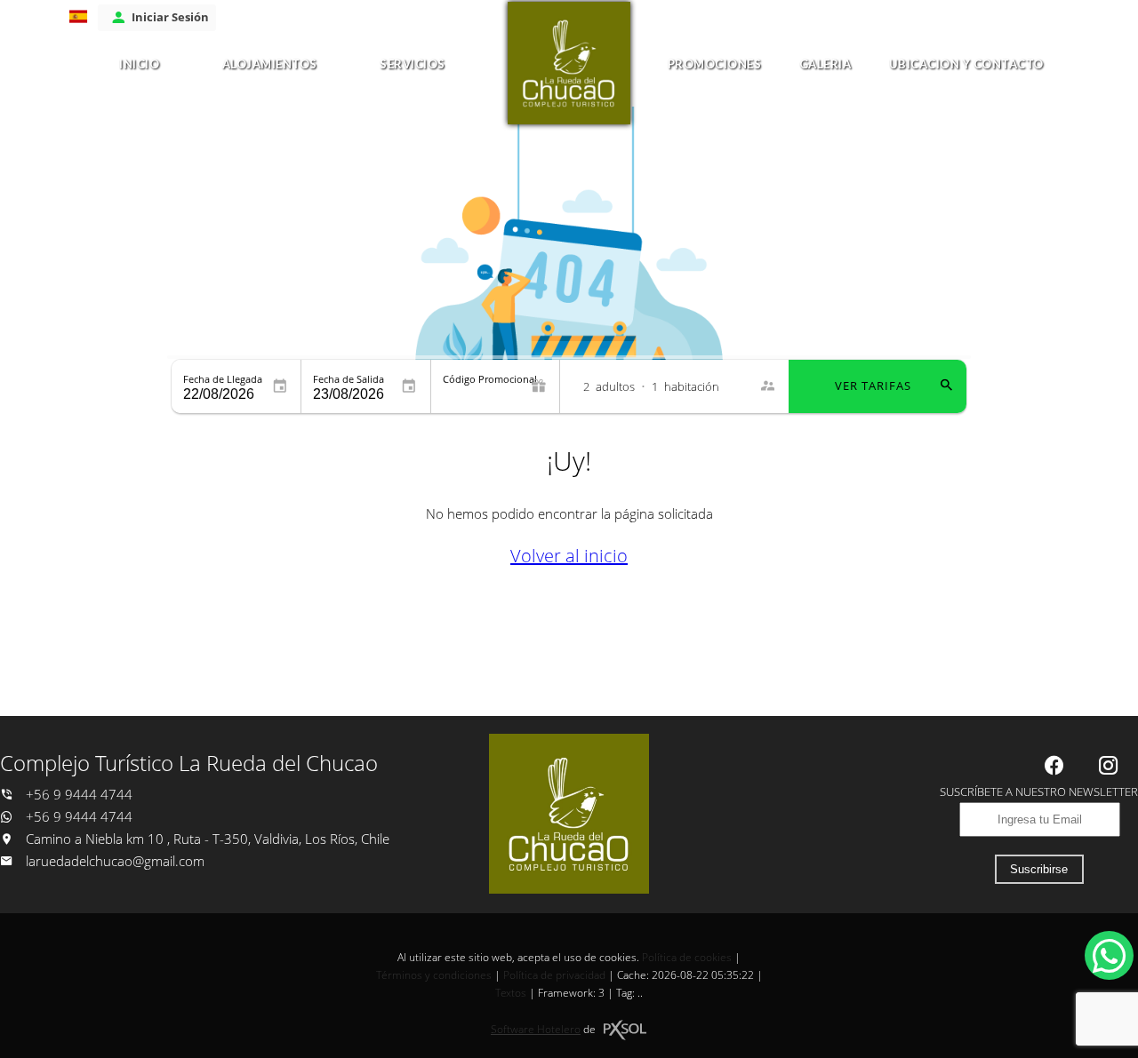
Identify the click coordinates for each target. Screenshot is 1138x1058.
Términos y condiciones (434, 974)
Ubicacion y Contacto (966, 64)
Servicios (412, 64)
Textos (510, 992)
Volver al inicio (569, 556)
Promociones (715, 64)
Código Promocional (490, 379)
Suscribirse (1039, 869)
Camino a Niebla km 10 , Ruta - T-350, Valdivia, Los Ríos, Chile (205, 839)
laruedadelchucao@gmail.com (115, 861)
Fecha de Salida (348, 379)
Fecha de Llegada (222, 379)
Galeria (825, 64)
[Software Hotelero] (625, 1030)
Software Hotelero (536, 1029)
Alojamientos (269, 64)
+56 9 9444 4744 (77, 794)
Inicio (139, 64)
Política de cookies (687, 957)
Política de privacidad (554, 974)
